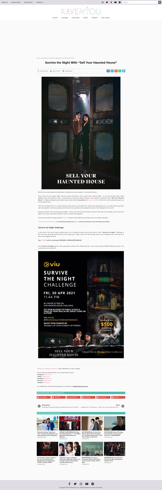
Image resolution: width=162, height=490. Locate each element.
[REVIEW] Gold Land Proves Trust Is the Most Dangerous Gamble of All (113, 459)
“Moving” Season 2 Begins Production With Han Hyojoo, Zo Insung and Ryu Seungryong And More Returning (70, 460)
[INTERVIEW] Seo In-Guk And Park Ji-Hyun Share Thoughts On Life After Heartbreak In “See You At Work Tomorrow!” (92, 434)
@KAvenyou (48, 374)
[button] (108, 71)
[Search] (159, 2)
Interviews (76, 17)
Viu (77, 221)
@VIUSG (43, 240)
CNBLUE (65, 217)
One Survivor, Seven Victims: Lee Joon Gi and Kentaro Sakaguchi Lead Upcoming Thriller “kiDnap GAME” (46, 460)
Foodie (85, 17)
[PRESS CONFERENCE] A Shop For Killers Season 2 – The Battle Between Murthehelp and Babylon (70, 434)
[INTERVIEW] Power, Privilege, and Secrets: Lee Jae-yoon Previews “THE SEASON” (113, 433)
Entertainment (44, 58)
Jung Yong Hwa (93, 200)
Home (38, 58)
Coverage (64, 17)
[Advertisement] (81, 34)
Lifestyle (95, 17)
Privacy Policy (15, 2)
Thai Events (105, 17)
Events (54, 17)
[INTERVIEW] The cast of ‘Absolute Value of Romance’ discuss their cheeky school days (91, 460)
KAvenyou (47, 382)
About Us (5, 2)
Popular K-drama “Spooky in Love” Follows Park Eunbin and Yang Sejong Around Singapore (47, 433)
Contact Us (39, 2)
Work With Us (28, 2)
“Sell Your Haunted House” (47, 221)
